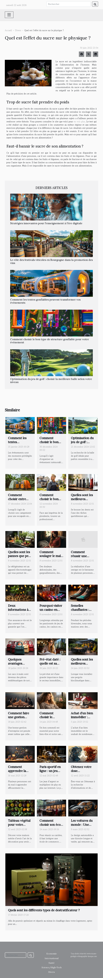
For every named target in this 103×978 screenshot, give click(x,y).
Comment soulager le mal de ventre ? (50, 556)
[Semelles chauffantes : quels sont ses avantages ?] (83, 592)
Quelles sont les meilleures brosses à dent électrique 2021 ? (83, 501)
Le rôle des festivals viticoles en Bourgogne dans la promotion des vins (51, 261)
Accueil (8, 30)
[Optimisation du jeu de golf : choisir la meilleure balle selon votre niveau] (51, 362)
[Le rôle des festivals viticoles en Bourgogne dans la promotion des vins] (51, 243)
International (51, 958)
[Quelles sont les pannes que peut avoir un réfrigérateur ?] (20, 539)
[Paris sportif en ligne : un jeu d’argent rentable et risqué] (51, 754)
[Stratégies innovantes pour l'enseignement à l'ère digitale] (46, 207)
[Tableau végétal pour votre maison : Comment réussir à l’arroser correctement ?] (20, 807)
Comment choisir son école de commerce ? (51, 824)
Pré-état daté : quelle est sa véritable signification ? (50, 665)
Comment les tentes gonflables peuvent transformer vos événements (45, 301)
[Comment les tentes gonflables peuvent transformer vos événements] (51, 283)
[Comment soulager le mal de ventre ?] (51, 539)
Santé (51, 963)
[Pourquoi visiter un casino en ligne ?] (51, 592)
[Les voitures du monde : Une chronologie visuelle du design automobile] (83, 807)
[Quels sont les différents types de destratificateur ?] (51, 879)
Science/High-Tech (52, 967)
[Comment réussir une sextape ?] (83, 539)
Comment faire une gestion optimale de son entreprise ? (19, 719)
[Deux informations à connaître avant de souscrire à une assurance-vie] (20, 592)
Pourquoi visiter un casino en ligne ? (51, 610)
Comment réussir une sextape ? (79, 556)
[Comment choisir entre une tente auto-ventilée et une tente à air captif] (20, 482)
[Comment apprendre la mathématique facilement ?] (20, 754)
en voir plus (79, 121)
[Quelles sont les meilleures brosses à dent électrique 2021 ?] (83, 482)
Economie (51, 953)
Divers (18, 30)
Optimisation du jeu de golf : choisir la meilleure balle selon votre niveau (51, 380)
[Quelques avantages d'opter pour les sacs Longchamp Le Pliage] (20, 646)
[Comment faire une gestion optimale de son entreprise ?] (20, 700)
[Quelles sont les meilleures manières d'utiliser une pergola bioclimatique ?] (83, 646)
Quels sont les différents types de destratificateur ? (44, 910)
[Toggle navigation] (9, 15)
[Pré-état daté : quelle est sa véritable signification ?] (51, 646)
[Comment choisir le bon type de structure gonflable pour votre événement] (51, 323)
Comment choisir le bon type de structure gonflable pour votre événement (49, 341)
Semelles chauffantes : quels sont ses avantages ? (81, 612)
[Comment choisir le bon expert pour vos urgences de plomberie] (51, 482)
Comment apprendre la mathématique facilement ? (18, 773)
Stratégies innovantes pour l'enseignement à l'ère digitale (46, 223)
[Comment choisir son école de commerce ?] (51, 807)
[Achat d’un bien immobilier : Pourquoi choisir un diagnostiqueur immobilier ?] (83, 700)
